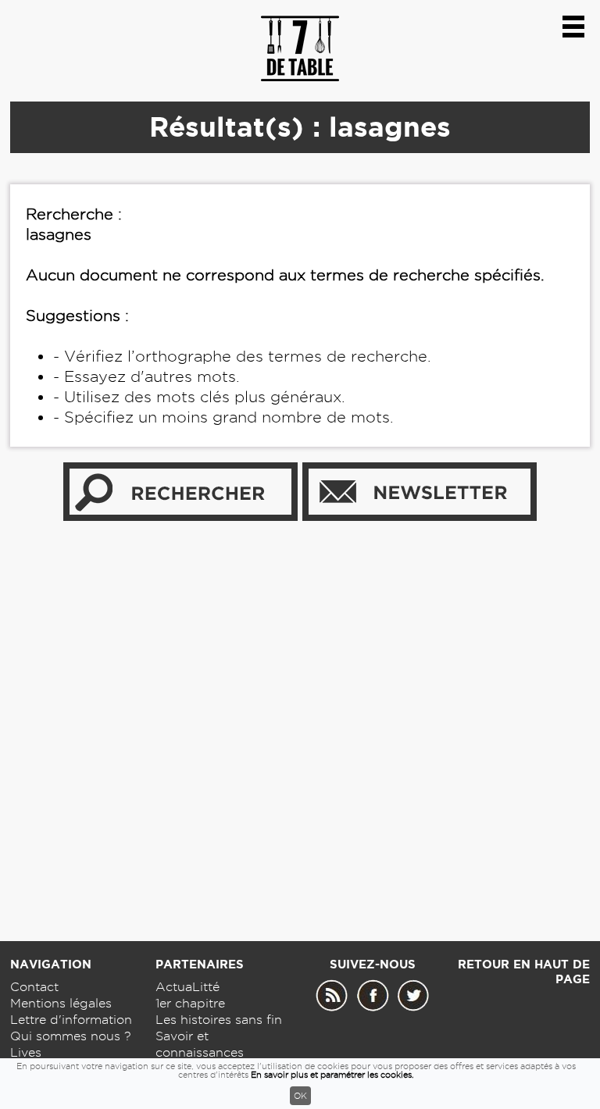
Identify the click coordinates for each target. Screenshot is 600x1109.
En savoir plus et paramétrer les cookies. (332, 1074)
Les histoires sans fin (218, 1019)
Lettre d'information (71, 1019)
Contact (34, 986)
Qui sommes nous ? (70, 1036)
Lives (25, 1052)
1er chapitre (190, 1003)
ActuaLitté (187, 986)
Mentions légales (61, 1003)
